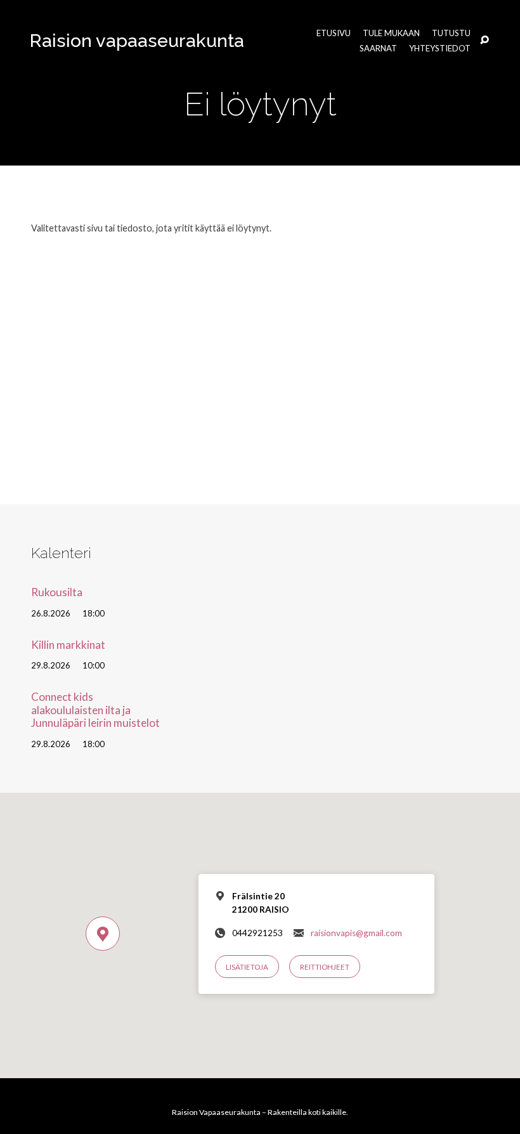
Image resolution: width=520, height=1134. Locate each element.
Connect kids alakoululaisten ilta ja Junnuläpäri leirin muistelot (95, 709)
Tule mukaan (391, 33)
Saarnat (378, 48)
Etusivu (333, 33)
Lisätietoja (247, 967)
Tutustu (451, 33)
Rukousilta (56, 592)
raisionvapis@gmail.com (356, 933)
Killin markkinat (68, 644)
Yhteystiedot (440, 48)
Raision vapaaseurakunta (137, 40)
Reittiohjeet (324, 967)
